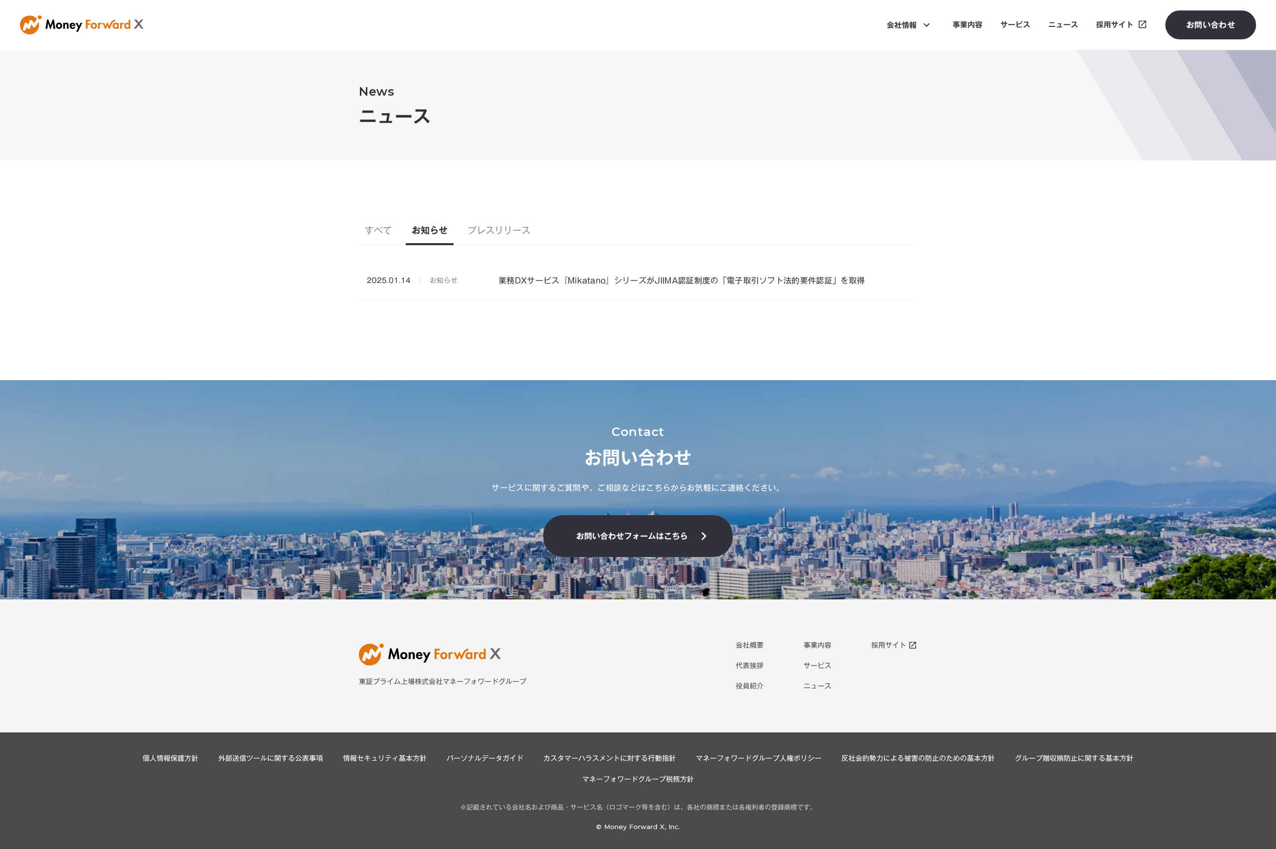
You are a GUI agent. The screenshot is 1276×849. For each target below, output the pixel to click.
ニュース (817, 686)
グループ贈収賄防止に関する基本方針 (1074, 758)
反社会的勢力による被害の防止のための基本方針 (918, 758)
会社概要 (750, 645)
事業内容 (817, 645)
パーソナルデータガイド (485, 758)
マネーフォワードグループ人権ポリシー (758, 758)
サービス (817, 666)
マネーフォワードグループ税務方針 (638, 779)
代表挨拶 (750, 666)
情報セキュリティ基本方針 (385, 758)
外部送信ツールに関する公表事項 (270, 758)
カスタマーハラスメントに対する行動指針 (609, 758)
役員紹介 (750, 686)
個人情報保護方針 (170, 758)
